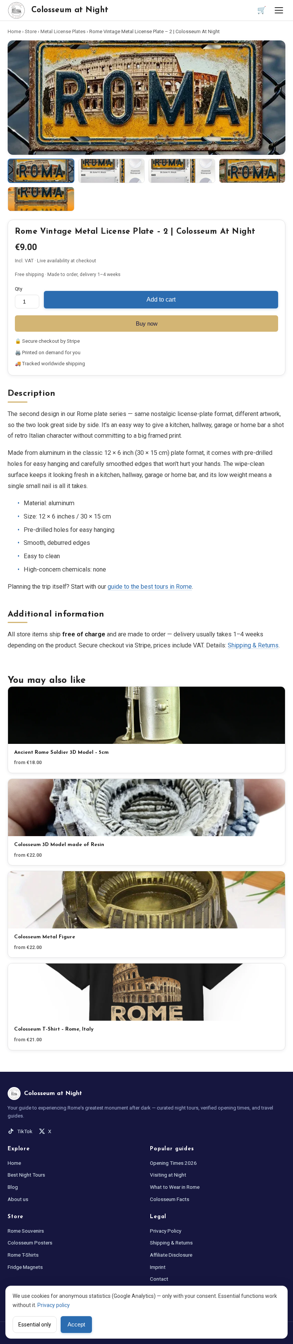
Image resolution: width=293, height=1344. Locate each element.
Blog (13, 1187)
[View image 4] (252, 171)
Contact (159, 1279)
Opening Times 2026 (173, 1163)
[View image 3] (181, 171)
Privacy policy (53, 1305)
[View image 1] (41, 171)
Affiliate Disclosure (171, 1255)
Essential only (34, 1325)
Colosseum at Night (69, 10)
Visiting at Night (168, 1175)
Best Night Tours (26, 1175)
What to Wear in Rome (175, 1187)
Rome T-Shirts (23, 1255)
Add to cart (160, 299)
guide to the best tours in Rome (150, 586)
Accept (76, 1325)
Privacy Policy (165, 1231)
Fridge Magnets (25, 1267)
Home (14, 31)
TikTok (24, 1131)
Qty (18, 289)
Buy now (147, 323)
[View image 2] (111, 171)
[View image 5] (41, 199)
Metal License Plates (62, 31)
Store (31, 31)
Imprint (158, 1267)
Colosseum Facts (169, 1199)
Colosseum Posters (30, 1243)
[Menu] (279, 10)
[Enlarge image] (146, 97)
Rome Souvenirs (26, 1231)
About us (18, 1199)
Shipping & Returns (253, 645)
